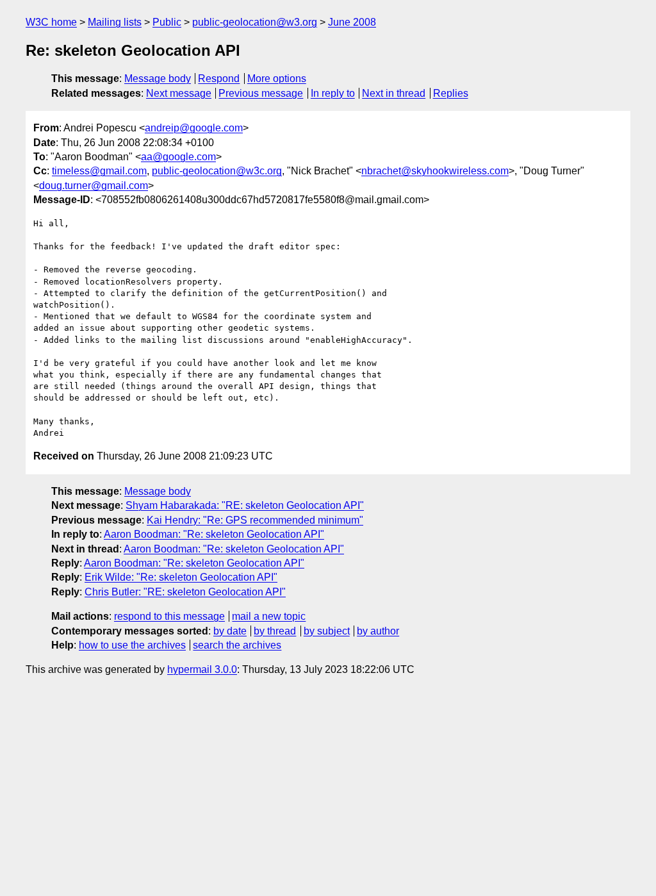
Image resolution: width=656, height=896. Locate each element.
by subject (327, 631)
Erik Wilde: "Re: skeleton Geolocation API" (181, 577)
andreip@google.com (194, 127)
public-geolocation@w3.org (254, 22)
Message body (157, 78)
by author (378, 631)
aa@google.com (178, 156)
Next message (178, 93)
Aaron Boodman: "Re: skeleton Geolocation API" (214, 534)
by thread (275, 631)
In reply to (333, 93)
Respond (219, 78)
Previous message (260, 93)
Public (166, 22)
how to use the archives (132, 645)
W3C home (51, 22)
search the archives (237, 645)
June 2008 (352, 22)
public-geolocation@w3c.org (217, 170)
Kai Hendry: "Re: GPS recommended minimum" (255, 520)
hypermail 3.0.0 (202, 669)
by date (230, 631)
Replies (450, 93)
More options (276, 78)
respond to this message (169, 616)
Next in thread (393, 93)
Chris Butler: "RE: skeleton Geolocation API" (185, 591)
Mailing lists (115, 22)
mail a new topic (269, 616)
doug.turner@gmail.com (93, 185)
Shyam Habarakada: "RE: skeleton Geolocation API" (245, 505)
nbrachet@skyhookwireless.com (435, 170)
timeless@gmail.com (99, 170)
